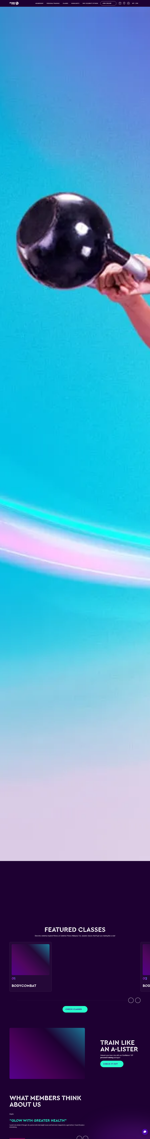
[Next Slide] (138, 1000)
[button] (111, 1064)
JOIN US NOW (16, 908)
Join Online (107, 3)
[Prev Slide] (131, 1000)
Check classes (73, 1009)
